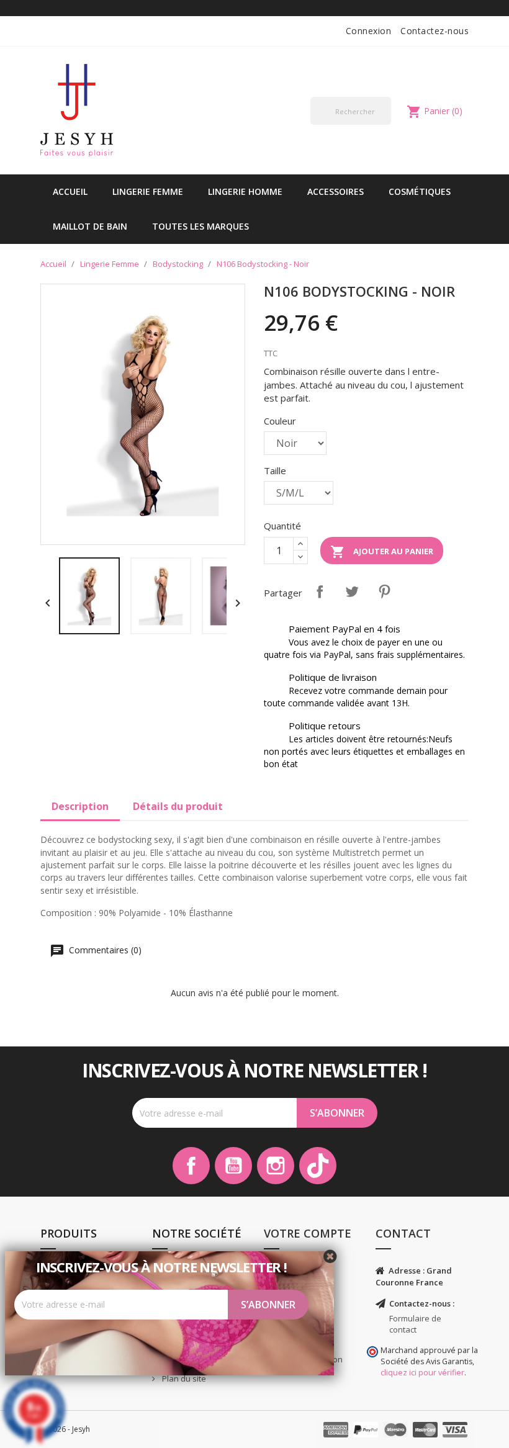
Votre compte (307, 1233)
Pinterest (384, 591)
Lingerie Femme (147, 191)
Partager (319, 591)
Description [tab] (80, 806)
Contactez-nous (434, 31)
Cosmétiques (420, 191)
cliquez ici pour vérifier (422, 1372)
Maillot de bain (90, 226)
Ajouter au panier (381, 551)
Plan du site (183, 1378)
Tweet (352, 591)
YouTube (233, 1165)
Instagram (275, 1165)
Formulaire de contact (415, 1324)
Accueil (70, 191)
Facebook (191, 1165)
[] (386, 124)
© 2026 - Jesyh (65, 1429)
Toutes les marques (200, 226)
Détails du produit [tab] (178, 806)
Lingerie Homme (245, 191)
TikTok (317, 1165)
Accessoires (335, 191)
